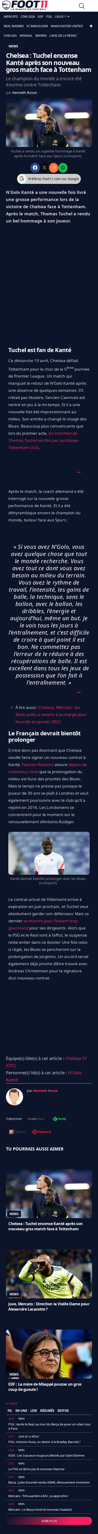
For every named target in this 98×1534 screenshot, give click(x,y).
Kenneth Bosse (25, 92)
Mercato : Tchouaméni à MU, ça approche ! (38, 1496)
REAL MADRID (14, 26)
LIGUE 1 (60, 16)
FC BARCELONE (37, 26)
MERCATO (11, 16)
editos (63, 1410)
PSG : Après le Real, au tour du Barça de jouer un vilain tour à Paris (49, 1426)
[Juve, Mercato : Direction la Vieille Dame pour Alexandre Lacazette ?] (49, 1273)
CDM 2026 (28, 16)
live (33, 1410)
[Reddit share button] (53, 168)
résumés (47, 1410)
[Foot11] (25, 6)
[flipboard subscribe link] (17, 1132)
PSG (49, 16)
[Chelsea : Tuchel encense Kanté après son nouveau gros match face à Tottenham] (49, 1193)
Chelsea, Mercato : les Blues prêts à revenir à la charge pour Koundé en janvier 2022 (51, 714)
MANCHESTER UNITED (67, 26)
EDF (40, 16)
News (14, 1214)
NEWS (13, 46)
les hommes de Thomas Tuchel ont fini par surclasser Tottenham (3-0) (43, 440)
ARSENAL (26, 35)
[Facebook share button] (35, 168)
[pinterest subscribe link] (41, 1132)
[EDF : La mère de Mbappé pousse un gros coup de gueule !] (49, 1354)
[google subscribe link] (36, 1119)
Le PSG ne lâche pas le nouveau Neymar (36, 1469)
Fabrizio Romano (38, 764)
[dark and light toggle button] (91, 26)
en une (21, 1410)
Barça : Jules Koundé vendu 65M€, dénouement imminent (49, 1482)
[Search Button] (82, 6)
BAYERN (41, 35)
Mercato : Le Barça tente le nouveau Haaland (40, 1509)
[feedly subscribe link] (59, 1119)
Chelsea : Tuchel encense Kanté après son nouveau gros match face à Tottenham (45, 1226)
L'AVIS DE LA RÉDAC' (63, 35)
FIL (10, 1410)
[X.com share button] (44, 168)
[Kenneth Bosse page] (14, 1096)
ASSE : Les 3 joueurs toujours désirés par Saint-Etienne (46, 1455)
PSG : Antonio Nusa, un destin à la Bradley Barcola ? (44, 1442)
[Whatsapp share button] (63, 168)
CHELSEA (10, 35)
